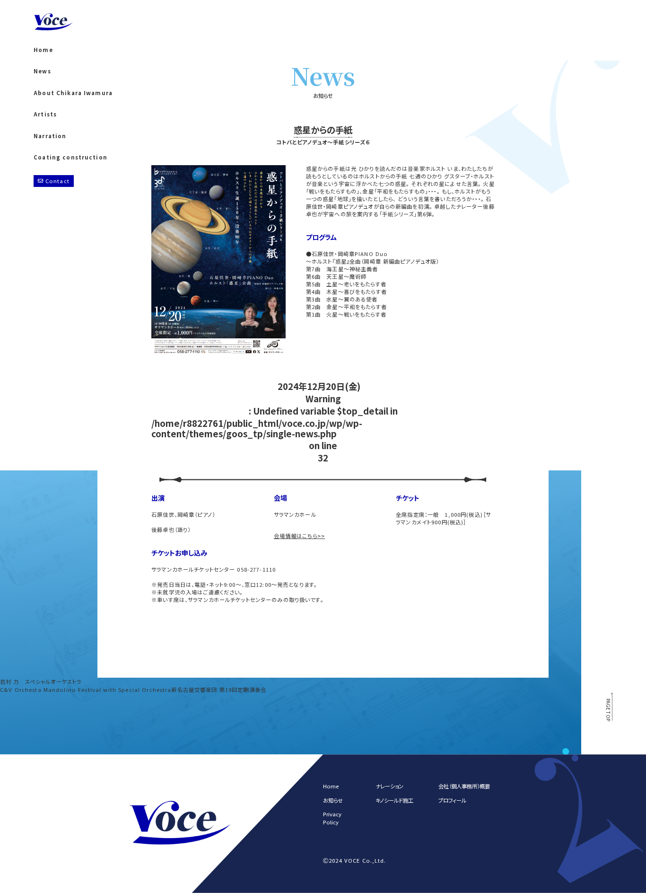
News (42, 71)
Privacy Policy (332, 818)
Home (43, 50)
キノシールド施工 (394, 800)
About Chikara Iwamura (73, 93)
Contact (57, 181)
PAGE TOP (609, 709)
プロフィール (452, 800)
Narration (50, 136)
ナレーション (389, 786)
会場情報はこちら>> (299, 535)
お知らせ (333, 800)
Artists (45, 114)
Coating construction (70, 157)
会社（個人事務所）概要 (464, 786)
